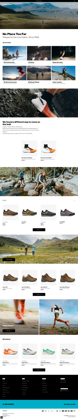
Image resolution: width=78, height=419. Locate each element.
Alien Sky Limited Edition (27, 157)
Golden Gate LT (6, 362)
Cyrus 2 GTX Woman (26, 287)
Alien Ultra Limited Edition (46, 157)
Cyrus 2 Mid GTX (44, 287)
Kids (38, 4)
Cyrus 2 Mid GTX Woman (65, 287)
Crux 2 (4, 223)
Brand (48, 4)
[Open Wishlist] (2, 417)
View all (38, 229)
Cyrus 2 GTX (5, 287)
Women (34, 4)
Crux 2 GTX (24, 221)
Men (29, 4)
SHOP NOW (8, 259)
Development (73, 416)
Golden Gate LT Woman (45, 362)
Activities (43, 4)
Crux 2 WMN (62, 221)
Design (69, 416)
